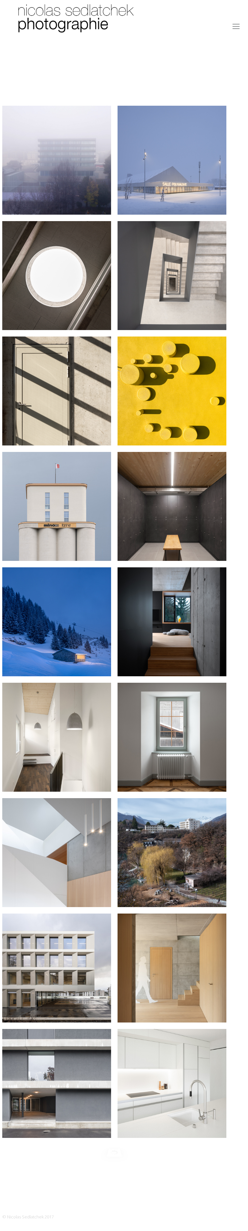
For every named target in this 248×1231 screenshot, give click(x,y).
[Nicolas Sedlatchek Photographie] (77, 26)
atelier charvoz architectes (57, 779)
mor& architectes (57, 317)
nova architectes (56, 1125)
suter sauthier (172, 548)
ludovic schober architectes (172, 779)
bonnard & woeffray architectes (56, 202)
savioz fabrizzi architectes (172, 432)
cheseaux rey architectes (172, 202)
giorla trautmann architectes (56, 432)
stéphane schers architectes (56, 894)
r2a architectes (172, 1009)
